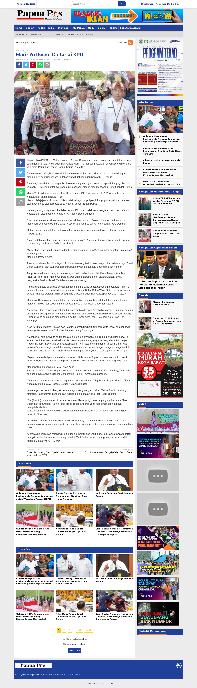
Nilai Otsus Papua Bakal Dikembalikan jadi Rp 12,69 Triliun (71, 531)
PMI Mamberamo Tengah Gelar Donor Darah (109, 451)
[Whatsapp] (40, 65)
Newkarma (93, 683)
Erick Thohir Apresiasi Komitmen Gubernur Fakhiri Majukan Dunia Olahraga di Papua (114, 531)
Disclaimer (48, 674)
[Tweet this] (26, 65)
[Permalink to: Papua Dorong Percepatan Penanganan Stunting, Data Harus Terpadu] (74, 479)
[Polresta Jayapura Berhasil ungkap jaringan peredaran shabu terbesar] (158, 446)
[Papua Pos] (40, 14)
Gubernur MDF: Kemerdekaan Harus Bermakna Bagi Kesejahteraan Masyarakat (32, 531)
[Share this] (19, 65)
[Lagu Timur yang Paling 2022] (158, 475)
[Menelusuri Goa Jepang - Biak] (158, 614)
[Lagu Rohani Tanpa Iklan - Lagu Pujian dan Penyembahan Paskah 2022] (158, 508)
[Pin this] (33, 65)
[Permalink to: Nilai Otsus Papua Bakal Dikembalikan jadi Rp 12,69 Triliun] (74, 515)
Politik (29, 59)
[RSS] (130, 42)
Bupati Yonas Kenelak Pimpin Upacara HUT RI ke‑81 (166, 233)
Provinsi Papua (39, 59)
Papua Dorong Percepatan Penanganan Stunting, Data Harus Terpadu (71, 496)
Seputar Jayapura (53, 59)
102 (79, 630)
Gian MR (111, 683)
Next (88, 630)
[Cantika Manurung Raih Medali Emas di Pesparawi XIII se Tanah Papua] (158, 421)
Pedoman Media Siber (68, 674)
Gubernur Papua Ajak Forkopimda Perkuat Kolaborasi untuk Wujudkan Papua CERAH (34, 496)
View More (74, 650)
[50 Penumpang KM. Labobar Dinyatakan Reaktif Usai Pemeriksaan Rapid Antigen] (158, 563)
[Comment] (47, 65)
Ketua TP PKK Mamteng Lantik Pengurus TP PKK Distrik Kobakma (166, 201)
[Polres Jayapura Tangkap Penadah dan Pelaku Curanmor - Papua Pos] (158, 588)
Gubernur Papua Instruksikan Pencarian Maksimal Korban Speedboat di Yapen (158, 284)
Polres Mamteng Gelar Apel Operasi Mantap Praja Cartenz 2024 (50, 452)
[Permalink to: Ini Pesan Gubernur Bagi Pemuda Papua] (114, 479)
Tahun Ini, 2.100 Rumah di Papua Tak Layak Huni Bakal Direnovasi (167, 321)
